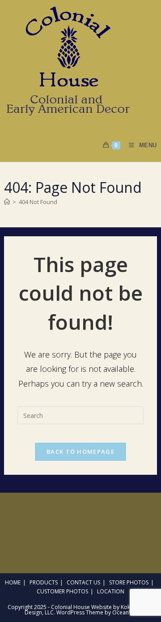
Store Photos (128, 582)
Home (13, 582)
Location (110, 591)
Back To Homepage (80, 451)
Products (44, 582)
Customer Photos (62, 591)
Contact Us (83, 582)
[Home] (7, 202)
